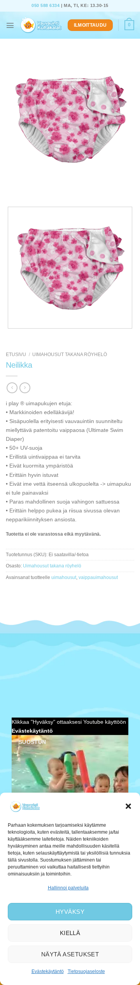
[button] (128, 806)
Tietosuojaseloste (86, 971)
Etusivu (16, 354)
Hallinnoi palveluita (68, 888)
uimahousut (63, 577)
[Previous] (13, 189)
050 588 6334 (46, 5)
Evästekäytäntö (48, 971)
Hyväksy (70, 911)
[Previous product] (24, 387)
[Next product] (12, 387)
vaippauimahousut (98, 577)
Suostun (32, 742)
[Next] (32, 189)
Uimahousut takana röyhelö (69, 354)
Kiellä (70, 933)
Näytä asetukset (70, 954)
